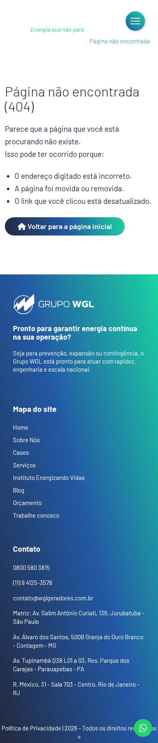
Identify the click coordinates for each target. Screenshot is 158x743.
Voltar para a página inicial (69, 226)
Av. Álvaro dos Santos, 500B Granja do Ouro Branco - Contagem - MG (78, 641)
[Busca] (107, 21)
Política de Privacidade (31, 728)
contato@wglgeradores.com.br (53, 598)
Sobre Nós (26, 439)
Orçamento (27, 502)
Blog (18, 490)
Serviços (24, 465)
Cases (21, 452)
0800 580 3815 (31, 567)
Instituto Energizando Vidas (49, 477)
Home (73, 41)
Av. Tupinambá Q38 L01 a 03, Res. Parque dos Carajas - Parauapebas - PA (71, 664)
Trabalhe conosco (36, 515)
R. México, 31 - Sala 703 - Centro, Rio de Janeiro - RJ (76, 688)
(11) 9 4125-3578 (32, 582)
